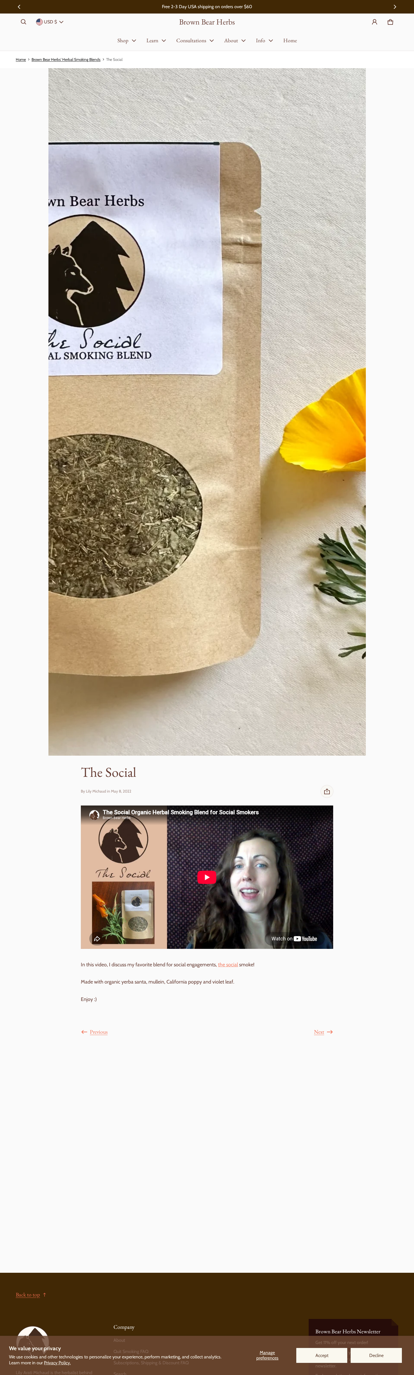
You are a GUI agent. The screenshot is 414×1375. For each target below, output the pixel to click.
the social (228, 965)
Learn (152, 40)
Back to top (28, 1294)
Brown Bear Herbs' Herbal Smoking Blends (66, 59)
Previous (99, 1031)
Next (319, 1031)
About (231, 40)
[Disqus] (207, 1167)
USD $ (50, 22)
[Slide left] (19, 6)
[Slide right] (394, 6)
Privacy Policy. (57, 1362)
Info (260, 40)
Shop (122, 40)
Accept (321, 1355)
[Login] (374, 22)
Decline (376, 1355)
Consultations (191, 40)
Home (290, 40)
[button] (24, 22)
